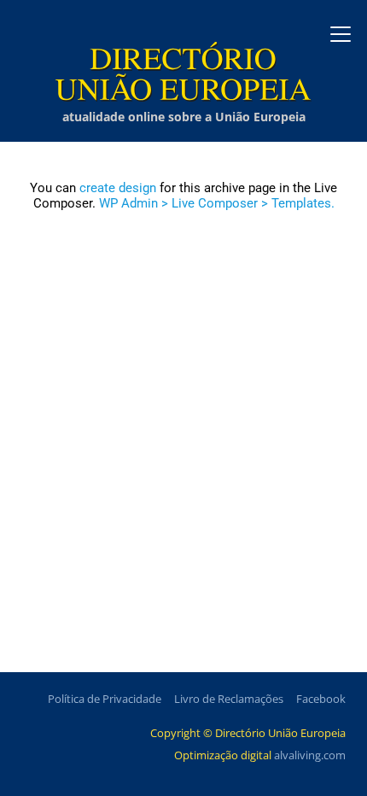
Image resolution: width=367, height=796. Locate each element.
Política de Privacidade (104, 698)
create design (117, 188)
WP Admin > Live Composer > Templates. (217, 203)
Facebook (321, 698)
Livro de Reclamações (228, 698)
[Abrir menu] (340, 34)
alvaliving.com (310, 755)
